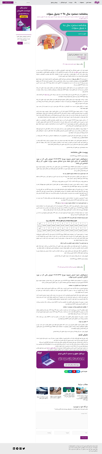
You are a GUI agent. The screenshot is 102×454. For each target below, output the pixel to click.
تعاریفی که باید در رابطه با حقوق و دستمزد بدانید (55, 397)
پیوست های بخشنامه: (81, 57)
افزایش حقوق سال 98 (83, 17)
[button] (81, 3)
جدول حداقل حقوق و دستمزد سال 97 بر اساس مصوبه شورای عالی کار (69, 395)
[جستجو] (16, 2)
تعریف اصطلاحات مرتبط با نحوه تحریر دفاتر (42, 397)
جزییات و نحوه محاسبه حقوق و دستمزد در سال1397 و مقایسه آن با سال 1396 (82, 398)
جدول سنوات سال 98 (48, 17)
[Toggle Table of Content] (84, 55)
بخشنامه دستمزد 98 (73, 17)
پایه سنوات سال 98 (58, 17)
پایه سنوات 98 (66, 17)
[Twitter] (24, 448)
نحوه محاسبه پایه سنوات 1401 (69, 64)
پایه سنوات (63, 203)
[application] (79, 3)
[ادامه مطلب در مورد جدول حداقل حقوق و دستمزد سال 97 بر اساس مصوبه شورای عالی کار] (69, 389)
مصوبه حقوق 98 (82, 18)
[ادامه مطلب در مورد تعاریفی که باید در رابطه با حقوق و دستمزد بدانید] (55, 391)
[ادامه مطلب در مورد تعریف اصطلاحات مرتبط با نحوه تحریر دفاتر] (42, 391)
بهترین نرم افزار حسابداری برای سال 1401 (67, 267)
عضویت (20, 43)
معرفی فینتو (83, 58)
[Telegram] (17, 448)
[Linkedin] (14, 448)
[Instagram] (20, 448)
